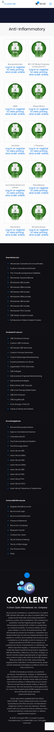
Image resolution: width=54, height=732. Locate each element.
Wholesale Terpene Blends (21, 278)
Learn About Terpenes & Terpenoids (25, 488)
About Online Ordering (19, 539)
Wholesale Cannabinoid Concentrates (26, 263)
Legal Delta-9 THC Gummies (22, 366)
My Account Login (17, 511)
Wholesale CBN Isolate (19, 301)
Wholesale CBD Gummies (21, 348)
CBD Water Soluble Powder (21, 315)
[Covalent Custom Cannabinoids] (9, 4)
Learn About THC (17, 479)
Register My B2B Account (20, 506)
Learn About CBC (17, 474)
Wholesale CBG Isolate (20, 292)
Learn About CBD (17, 450)
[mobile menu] (50, 4)
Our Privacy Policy (17, 549)
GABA (15, 106)
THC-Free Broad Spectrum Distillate (25, 273)
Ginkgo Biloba (39, 106)
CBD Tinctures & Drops (19, 338)
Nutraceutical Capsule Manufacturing (26, 376)
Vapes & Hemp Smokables (21, 409)
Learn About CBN (17, 469)
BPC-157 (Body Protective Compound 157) (38, 65)
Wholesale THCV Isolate (20, 310)
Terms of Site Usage (18, 544)
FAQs (12, 553)
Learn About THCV (17, 483)
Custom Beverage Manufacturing (24, 357)
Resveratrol (15, 227)
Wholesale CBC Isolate (20, 306)
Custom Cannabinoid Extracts (22, 268)
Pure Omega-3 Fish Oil (19, 404)
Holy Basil (15, 145)
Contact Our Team (18, 535)
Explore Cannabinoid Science (22, 432)
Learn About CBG (17, 460)
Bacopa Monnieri (15, 64)
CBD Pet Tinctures (17, 395)
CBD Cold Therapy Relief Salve (23, 390)
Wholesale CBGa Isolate (20, 296)
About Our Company (19, 525)
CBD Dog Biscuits (17, 399)
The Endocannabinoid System (23, 441)
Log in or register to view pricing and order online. (15, 69)
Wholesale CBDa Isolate (20, 287)
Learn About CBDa (18, 455)
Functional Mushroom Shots (22, 362)
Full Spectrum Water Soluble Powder (25, 320)
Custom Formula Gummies (21, 352)
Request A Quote (17, 530)
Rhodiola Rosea (38, 227)
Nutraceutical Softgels (19, 380)
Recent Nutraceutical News (21, 427)
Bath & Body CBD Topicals (21, 385)
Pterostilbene (38, 185)
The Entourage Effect (19, 446)
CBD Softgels (15, 371)
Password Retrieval (18, 520)
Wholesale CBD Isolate (19, 282)
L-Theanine (39, 145)
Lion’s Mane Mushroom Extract (15, 186)
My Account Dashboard (20, 516)
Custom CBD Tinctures (19, 343)
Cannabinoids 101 (17, 436)
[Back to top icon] (27, 575)
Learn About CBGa (18, 465)
